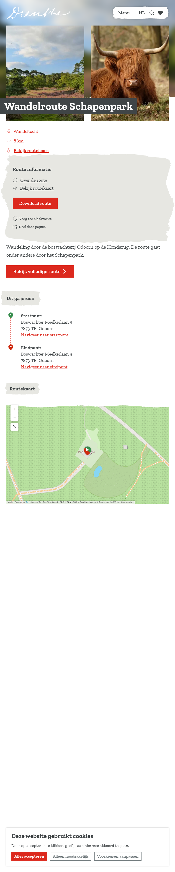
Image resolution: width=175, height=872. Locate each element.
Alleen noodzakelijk (70, 856)
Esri (27, 502)
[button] (87, 452)
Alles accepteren (29, 856)
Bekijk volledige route (37, 271)
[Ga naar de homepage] (38, 12)
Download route (35, 203)
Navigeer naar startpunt (44, 335)
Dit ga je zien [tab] (20, 298)
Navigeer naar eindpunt (44, 366)
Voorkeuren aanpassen (118, 856)
